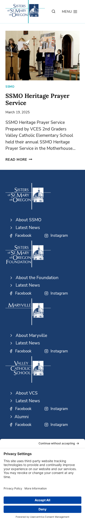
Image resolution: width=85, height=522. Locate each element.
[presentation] (42, 55)
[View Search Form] (53, 12)
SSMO (10, 87)
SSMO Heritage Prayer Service (37, 99)
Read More (18, 159)
